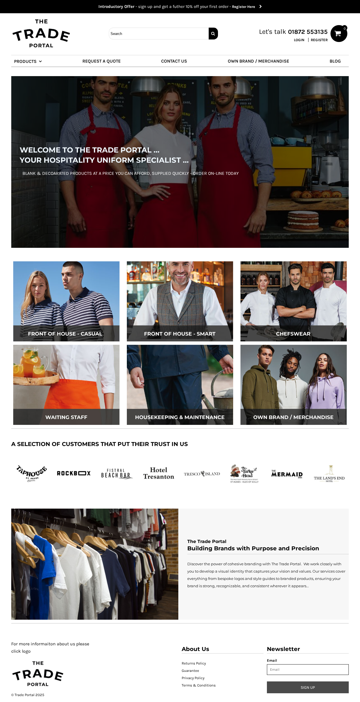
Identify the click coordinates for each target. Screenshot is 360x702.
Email (272, 660)
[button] (30, 61)
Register (319, 40)
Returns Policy (194, 663)
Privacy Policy (193, 678)
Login (299, 40)
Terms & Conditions (199, 685)
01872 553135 (308, 32)
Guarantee (190, 670)
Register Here (245, 7)
